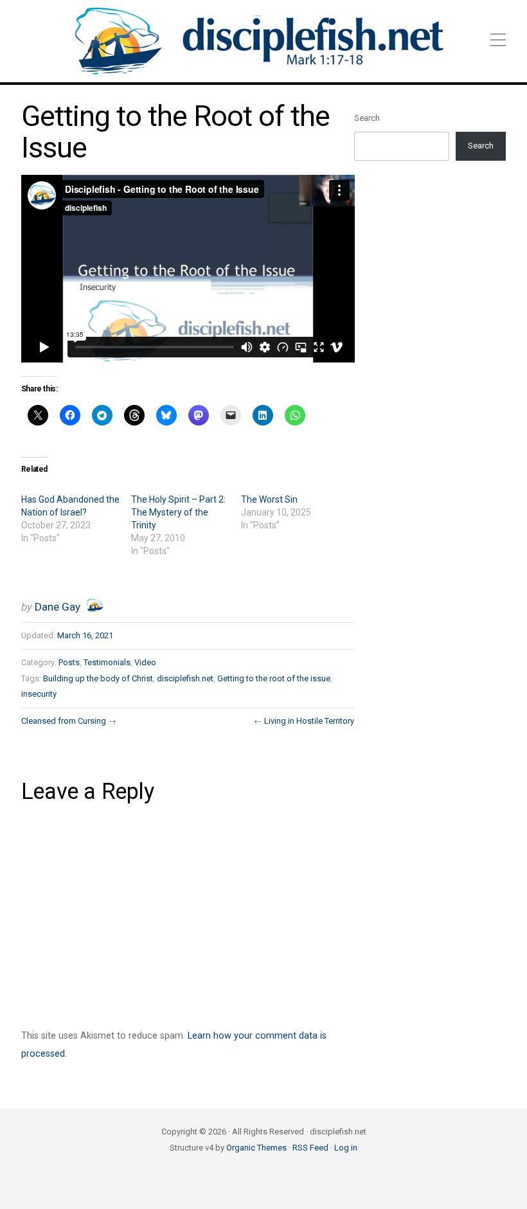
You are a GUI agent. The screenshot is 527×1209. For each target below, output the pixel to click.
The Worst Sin (269, 499)
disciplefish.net (185, 678)
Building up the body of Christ (98, 678)
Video (145, 662)
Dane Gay (57, 606)
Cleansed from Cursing (63, 721)
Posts (69, 662)
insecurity (39, 694)
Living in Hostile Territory (309, 721)
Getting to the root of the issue (273, 678)
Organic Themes (256, 1147)
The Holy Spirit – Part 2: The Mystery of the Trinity (178, 512)
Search (367, 118)
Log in (345, 1147)
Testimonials (107, 662)
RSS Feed (310, 1147)
